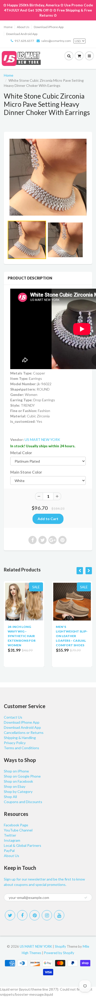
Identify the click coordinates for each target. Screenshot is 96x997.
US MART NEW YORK (42, 439)
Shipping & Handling (20, 737)
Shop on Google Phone (22, 776)
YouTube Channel (18, 830)
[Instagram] (47, 915)
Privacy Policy (15, 743)
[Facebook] (22, 915)
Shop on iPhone (16, 771)
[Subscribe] (86, 898)
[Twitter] (10, 915)
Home (8, 27)
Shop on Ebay (14, 786)
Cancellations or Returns (24, 732)
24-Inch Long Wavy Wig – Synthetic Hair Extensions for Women (22, 636)
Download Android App (21, 34)
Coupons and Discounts (23, 802)
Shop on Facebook (18, 781)
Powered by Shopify (59, 953)
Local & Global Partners (22, 845)
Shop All (10, 796)
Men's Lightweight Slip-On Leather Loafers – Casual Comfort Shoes (72, 636)
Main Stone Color (26, 472)
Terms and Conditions (21, 748)
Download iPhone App (48, 27)
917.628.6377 (24, 41)
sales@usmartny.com (56, 41)
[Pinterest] (34, 915)
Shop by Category (18, 791)
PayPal (9, 850)
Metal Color (21, 452)
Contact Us (13, 717)
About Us (23, 27)
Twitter (10, 835)
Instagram (12, 840)
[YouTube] (59, 915)
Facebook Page (16, 825)
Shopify (60, 946)
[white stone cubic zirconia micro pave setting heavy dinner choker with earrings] (48, 177)
